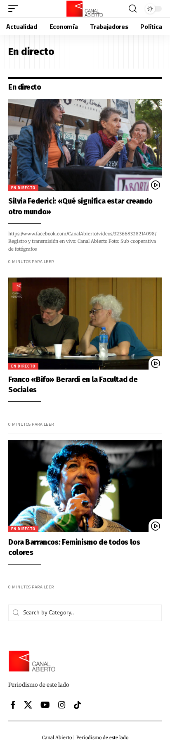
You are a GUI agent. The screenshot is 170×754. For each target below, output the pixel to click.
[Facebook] (13, 705)
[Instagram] (62, 705)
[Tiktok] (77, 705)
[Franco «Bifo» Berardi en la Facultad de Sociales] (85, 323)
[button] (15, 8)
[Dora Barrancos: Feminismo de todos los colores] (85, 486)
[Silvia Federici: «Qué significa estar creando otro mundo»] (85, 145)
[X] (28, 705)
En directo (23, 187)
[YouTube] (45, 705)
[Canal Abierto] (85, 8)
